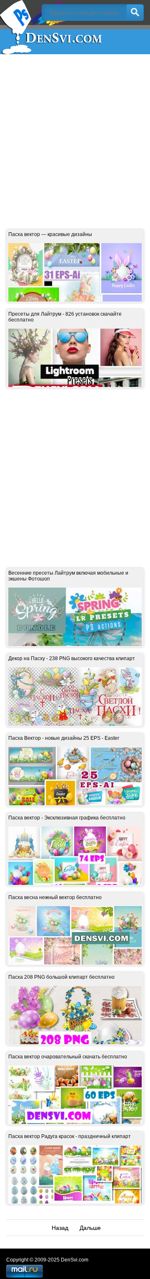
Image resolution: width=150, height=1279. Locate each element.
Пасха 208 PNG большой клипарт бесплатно (61, 977)
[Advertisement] (75, 135)
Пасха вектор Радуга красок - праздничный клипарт (69, 1136)
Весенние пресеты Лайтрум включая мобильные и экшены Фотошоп (68, 576)
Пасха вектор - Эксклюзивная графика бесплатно (66, 818)
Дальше (90, 1227)
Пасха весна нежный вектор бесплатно (55, 897)
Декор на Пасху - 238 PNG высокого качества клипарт (71, 658)
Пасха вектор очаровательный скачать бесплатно (67, 1057)
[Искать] (135, 12)
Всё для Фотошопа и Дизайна (52, 27)
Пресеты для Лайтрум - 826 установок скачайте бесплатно (65, 317)
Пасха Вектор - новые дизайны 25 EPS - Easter (63, 738)
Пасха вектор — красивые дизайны (50, 234)
